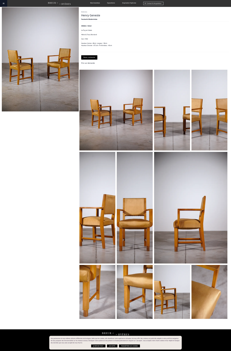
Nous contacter (89, 57)
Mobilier (84, 12)
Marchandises (95, 3)
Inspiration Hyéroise (129, 3)
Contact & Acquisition (154, 3)
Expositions (111, 3)
